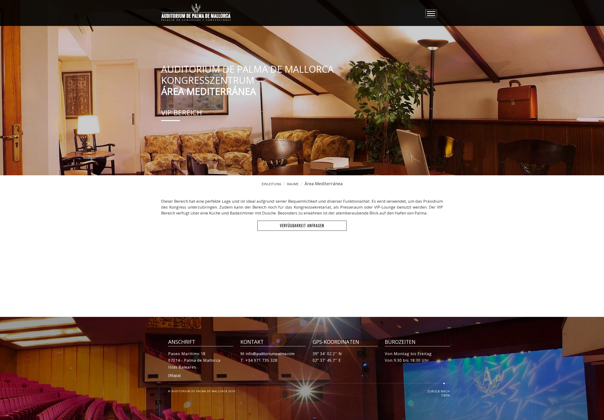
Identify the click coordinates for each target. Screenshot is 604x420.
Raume (292, 184)
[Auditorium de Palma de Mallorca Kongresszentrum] (196, 12)
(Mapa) (174, 375)
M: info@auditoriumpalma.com (267, 353)
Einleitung (271, 184)
